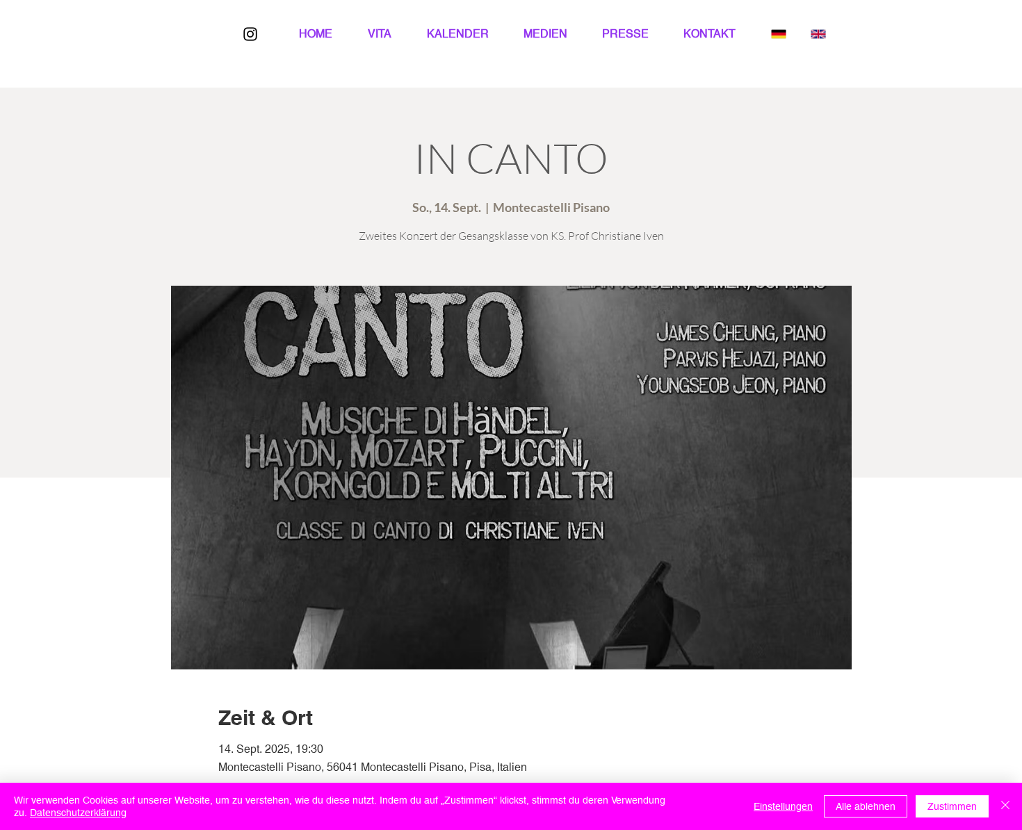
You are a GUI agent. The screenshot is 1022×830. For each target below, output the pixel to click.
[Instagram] (250, 34)
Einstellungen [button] (783, 806)
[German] (778, 33)
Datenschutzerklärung (78, 812)
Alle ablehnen (865, 806)
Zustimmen (952, 806)
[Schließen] (1005, 806)
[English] (818, 33)
